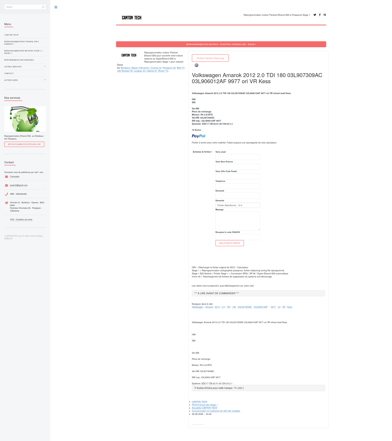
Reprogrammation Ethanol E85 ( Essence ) (21, 42)
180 (234, 306)
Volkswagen (197, 306)
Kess (289, 306)
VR (283, 306)
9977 (273, 306)
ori (279, 306)
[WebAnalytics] (198, 423)
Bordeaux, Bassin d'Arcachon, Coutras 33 (141, 67)
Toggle (56, 7)
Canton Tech (11, 35)
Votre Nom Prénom (224, 161)
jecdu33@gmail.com (19, 185)
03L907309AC (245, 306)
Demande (219, 190)
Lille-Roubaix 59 (125, 70)
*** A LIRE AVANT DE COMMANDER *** (216, 293)
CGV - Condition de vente (21, 219)
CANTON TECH (199, 401)
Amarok (209, 306)
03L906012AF (261, 306)
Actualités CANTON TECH (204, 407)
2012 (217, 306)
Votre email (220, 151)
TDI (228, 306)
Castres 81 (152, 70)
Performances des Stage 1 (205, 404)
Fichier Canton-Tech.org (210, 58)
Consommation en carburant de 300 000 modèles (216, 410)
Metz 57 (181, 67)
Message (219, 209)
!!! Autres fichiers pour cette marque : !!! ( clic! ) (219, 388)
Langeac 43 (139, 70)
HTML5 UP (8, 238)
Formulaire (14, 176)
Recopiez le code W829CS (227, 232)
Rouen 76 (163, 70)
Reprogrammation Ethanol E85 (24, 144)
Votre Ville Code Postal (226, 171)
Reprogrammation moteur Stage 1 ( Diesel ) (23, 52)
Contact (9, 73)
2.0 (223, 306)
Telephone (220, 181)
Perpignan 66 (169, 67)
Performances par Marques (19, 60)
